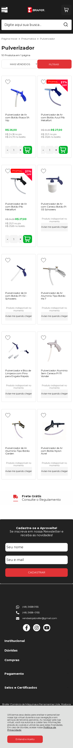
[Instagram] (36, 630)
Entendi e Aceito (25, 739)
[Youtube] (46, 630)
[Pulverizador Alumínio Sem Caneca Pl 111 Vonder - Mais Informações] (54, 350)
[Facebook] (26, 630)
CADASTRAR (36, 572)
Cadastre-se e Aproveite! (36, 528)
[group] (36, 498)
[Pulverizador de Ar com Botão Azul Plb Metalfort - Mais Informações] (54, 95)
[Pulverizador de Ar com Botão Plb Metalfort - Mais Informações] (18, 184)
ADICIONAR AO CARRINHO (27, 150)
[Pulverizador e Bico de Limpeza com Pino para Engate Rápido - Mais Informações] (18, 350)
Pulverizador (47, 38)
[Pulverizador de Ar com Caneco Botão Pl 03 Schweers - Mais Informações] (54, 184)
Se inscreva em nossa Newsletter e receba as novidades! (36, 533)
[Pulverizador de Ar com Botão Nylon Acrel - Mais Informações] (54, 428)
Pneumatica (28, 38)
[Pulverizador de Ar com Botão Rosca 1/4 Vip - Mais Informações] (18, 95)
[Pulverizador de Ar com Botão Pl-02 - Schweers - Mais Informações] (18, 273)
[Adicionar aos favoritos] (7, 82)
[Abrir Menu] (4, 9)
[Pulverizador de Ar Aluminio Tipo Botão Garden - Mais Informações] (18, 428)
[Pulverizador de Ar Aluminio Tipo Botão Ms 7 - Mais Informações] (54, 273)
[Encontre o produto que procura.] (66, 25)
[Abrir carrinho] (66, 10)
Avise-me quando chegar (54, 227)
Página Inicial (9, 38)
